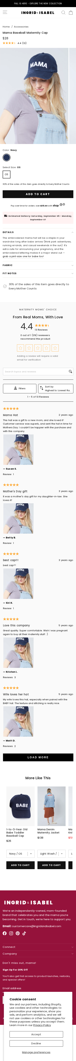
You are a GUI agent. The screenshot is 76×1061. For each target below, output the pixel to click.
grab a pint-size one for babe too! (23, 256)
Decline (36, 1043)
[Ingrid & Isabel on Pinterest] (18, 934)
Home (6, 26)
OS (6, 174)
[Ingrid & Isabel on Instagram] (11, 934)
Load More (38, 757)
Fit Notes (10, 273)
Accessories (21, 26)
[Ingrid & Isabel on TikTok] (24, 934)
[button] (20, 347)
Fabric (8, 265)
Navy (6, 157)
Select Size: (12, 167)
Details (8, 232)
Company (10, 953)
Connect (9, 947)
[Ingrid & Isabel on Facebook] (5, 934)
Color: (10, 150)
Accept (36, 1034)
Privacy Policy (42, 1025)
